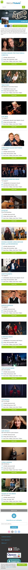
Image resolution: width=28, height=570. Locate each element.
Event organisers (5, 540)
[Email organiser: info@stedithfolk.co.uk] (11, 26)
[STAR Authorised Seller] (14, 551)
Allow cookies (21, 564)
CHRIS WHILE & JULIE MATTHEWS (11, 148)
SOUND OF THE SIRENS (8, 494)
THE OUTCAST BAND (7, 368)
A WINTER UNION (6, 337)
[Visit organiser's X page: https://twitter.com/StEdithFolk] (8, 26)
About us (3, 543)
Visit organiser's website (20, 25)
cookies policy (9, 567)
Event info (14, 64)
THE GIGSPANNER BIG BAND (10, 179)
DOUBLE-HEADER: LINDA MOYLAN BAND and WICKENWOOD (12, 243)
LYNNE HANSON (6, 462)
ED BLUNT (4, 211)
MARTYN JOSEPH (6, 274)
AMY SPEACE (5, 431)
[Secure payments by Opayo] (14, 557)
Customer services (5, 536)
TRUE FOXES (5, 85)
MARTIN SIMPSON (7, 305)
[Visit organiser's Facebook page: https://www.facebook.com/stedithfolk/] (6, 26)
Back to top (14, 510)
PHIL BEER (4, 116)
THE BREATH (5, 399)
